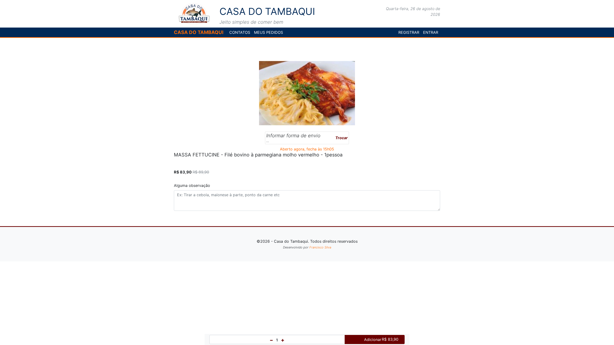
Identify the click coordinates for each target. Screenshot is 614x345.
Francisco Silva (320, 247)
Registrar (408, 32)
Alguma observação (192, 185)
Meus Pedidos (268, 32)
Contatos (239, 32)
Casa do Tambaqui (199, 32)
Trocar (341, 137)
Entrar (430, 32)
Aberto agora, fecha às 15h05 (307, 149)
